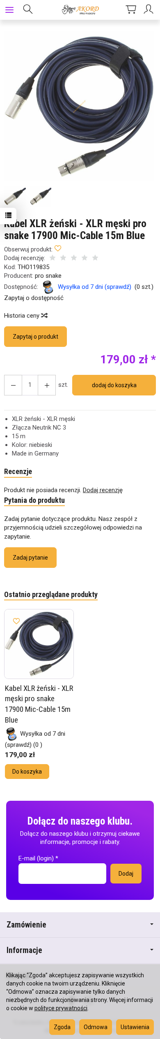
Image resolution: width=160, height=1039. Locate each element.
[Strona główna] (80, 10)
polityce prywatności (60, 1008)
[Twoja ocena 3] (74, 258)
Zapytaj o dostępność (34, 298)
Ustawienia (135, 1027)
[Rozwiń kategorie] (9, 10)
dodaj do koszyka (114, 385)
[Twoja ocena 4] (84, 258)
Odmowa (95, 1027)
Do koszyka (27, 771)
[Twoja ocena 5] (95, 258)
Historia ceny (22, 315)
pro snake (48, 275)
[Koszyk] (131, 10)
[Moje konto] (149, 10)
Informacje (24, 950)
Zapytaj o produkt (35, 336)
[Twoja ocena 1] (52, 258)
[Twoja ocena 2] (63, 258)
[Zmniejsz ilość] (47, 385)
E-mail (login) (36, 858)
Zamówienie (26, 925)
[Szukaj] (28, 10)
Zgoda (62, 1027)
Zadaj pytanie (30, 557)
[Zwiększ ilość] (13, 385)
